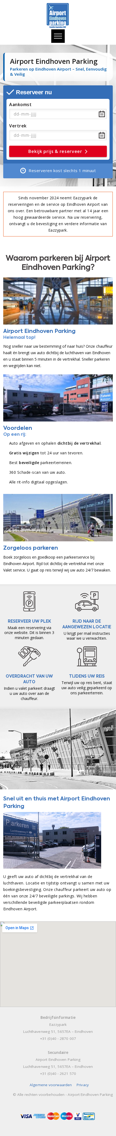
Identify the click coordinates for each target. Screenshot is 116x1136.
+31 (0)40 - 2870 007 (58, 1038)
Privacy (83, 1084)
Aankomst (20, 104)
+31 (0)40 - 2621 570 (58, 1073)
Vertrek (18, 126)
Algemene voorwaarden (51, 1084)
